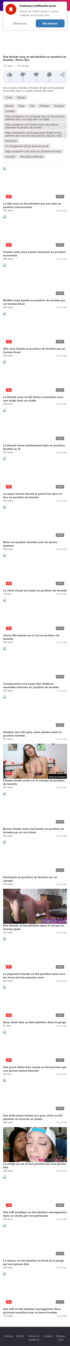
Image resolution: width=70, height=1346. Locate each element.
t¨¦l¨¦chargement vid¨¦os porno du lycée (26, 146)
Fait (32, 105)
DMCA (20, 1336)
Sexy (21, 105)
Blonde (21, 97)
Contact (48, 1336)
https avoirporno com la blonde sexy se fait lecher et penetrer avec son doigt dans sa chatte (35, 118)
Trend (8, 97)
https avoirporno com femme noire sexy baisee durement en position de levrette (31, 126)
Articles (9, 1336)
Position (59, 105)
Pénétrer (44, 105)
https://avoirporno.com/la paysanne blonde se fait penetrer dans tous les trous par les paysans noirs (33, 134)
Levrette (10, 111)
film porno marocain (32, 156)
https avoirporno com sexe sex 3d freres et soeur (33, 151)
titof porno (11, 140)
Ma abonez (50, 23)
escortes (10, 156)
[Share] (63, 74)
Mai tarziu (20, 23)
